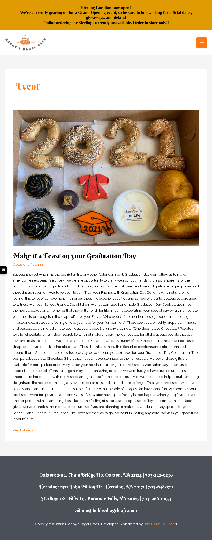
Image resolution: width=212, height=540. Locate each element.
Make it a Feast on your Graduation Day (74, 255)
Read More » (23, 429)
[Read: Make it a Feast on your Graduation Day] (106, 178)
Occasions (21, 264)
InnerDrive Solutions (160, 524)
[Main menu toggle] (201, 42)
